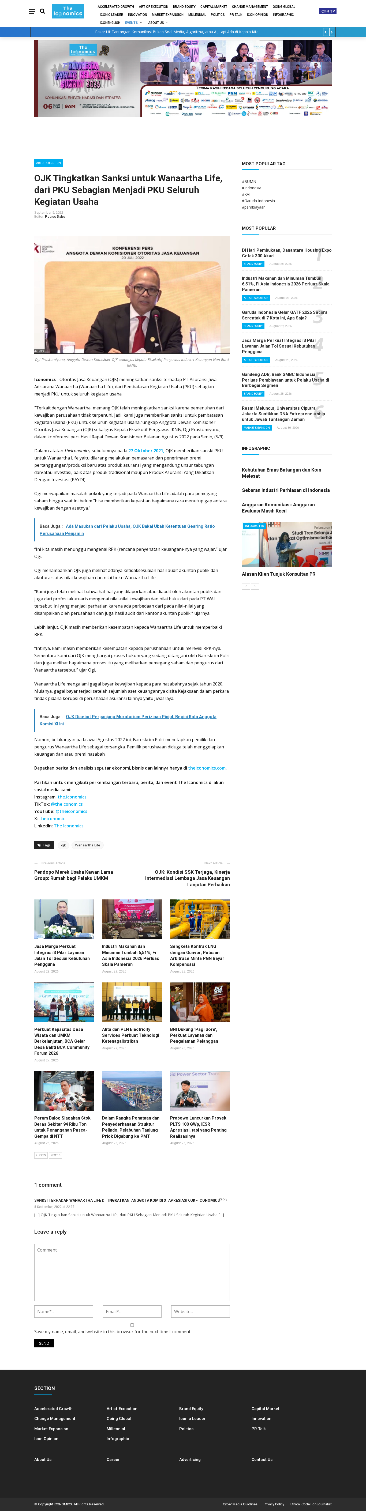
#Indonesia (251, 187)
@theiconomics (67, 804)
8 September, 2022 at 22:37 (54, 1207)
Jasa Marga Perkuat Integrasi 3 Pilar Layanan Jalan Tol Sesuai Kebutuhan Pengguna (279, 346)
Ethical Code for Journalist (311, 1504)
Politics (218, 15)
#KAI (246, 194)
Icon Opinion (257, 15)
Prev (42, 1155)
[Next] (255, 586)
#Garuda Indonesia (258, 200)
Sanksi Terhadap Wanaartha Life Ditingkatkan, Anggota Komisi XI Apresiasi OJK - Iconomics (127, 1200)
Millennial (197, 15)
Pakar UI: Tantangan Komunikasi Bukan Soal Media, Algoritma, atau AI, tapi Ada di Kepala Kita (177, 31)
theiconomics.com (207, 768)
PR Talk (236, 15)
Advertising (190, 1459)
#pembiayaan (254, 207)
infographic (283, 15)
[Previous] (246, 586)
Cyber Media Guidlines (240, 1504)
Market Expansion (168, 15)
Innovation (137, 15)
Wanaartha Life (87, 845)
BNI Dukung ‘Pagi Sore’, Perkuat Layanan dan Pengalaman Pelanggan (194, 1035)
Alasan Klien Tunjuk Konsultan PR (278, 574)
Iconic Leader (111, 15)
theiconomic (52, 819)
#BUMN (249, 181)
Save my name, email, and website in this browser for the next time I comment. (112, 1332)
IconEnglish (110, 23)
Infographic (118, 1438)
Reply (223, 1199)
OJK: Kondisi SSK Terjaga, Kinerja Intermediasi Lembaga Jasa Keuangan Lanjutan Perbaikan (187, 878)
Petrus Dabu (55, 216)
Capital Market (213, 7)
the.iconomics (72, 797)
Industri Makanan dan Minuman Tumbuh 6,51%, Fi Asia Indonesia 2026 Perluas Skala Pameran (286, 284)
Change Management (250, 7)
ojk (63, 845)
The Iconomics (69, 826)
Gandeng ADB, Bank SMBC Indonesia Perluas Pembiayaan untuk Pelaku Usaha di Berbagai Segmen (285, 380)
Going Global (284, 7)
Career (113, 1459)
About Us (156, 23)
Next (54, 1155)
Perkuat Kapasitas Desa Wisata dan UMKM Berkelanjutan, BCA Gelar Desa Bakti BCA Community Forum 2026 (61, 1041)
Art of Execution (153, 7)
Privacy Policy (274, 1504)
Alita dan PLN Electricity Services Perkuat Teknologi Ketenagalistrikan (130, 1035)
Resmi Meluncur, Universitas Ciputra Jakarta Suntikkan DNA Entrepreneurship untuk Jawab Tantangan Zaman (283, 414)
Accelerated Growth (116, 7)
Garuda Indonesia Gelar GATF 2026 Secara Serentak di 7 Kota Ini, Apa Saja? (284, 315)
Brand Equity (184, 7)
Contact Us (262, 1459)
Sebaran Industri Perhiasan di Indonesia (286, 490)
